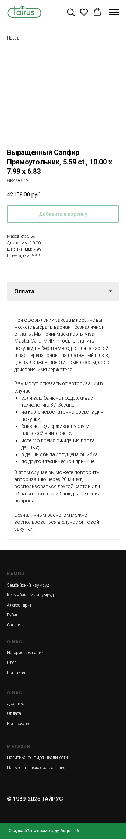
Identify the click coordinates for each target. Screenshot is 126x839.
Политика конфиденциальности (37, 757)
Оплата (14, 713)
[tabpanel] (63, 420)
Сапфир (15, 625)
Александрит (19, 605)
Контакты (16, 672)
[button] (70, 12)
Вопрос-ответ (19, 723)
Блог (11, 662)
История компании (25, 652)
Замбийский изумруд (28, 585)
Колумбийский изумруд (30, 595)
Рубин (13, 614)
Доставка (15, 703)
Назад (13, 38)
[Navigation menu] (114, 12)
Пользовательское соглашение (36, 767)
